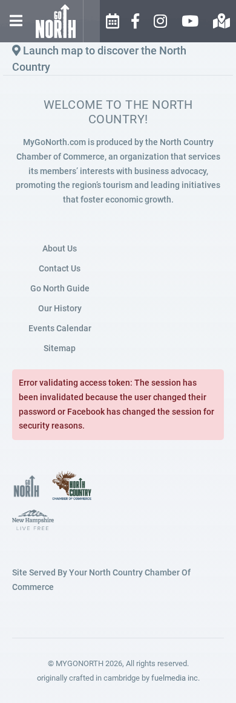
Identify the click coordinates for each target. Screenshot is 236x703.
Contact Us (59, 268)
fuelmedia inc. (175, 677)
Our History (60, 308)
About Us (59, 248)
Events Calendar (59, 328)
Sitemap (60, 348)
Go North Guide (60, 288)
